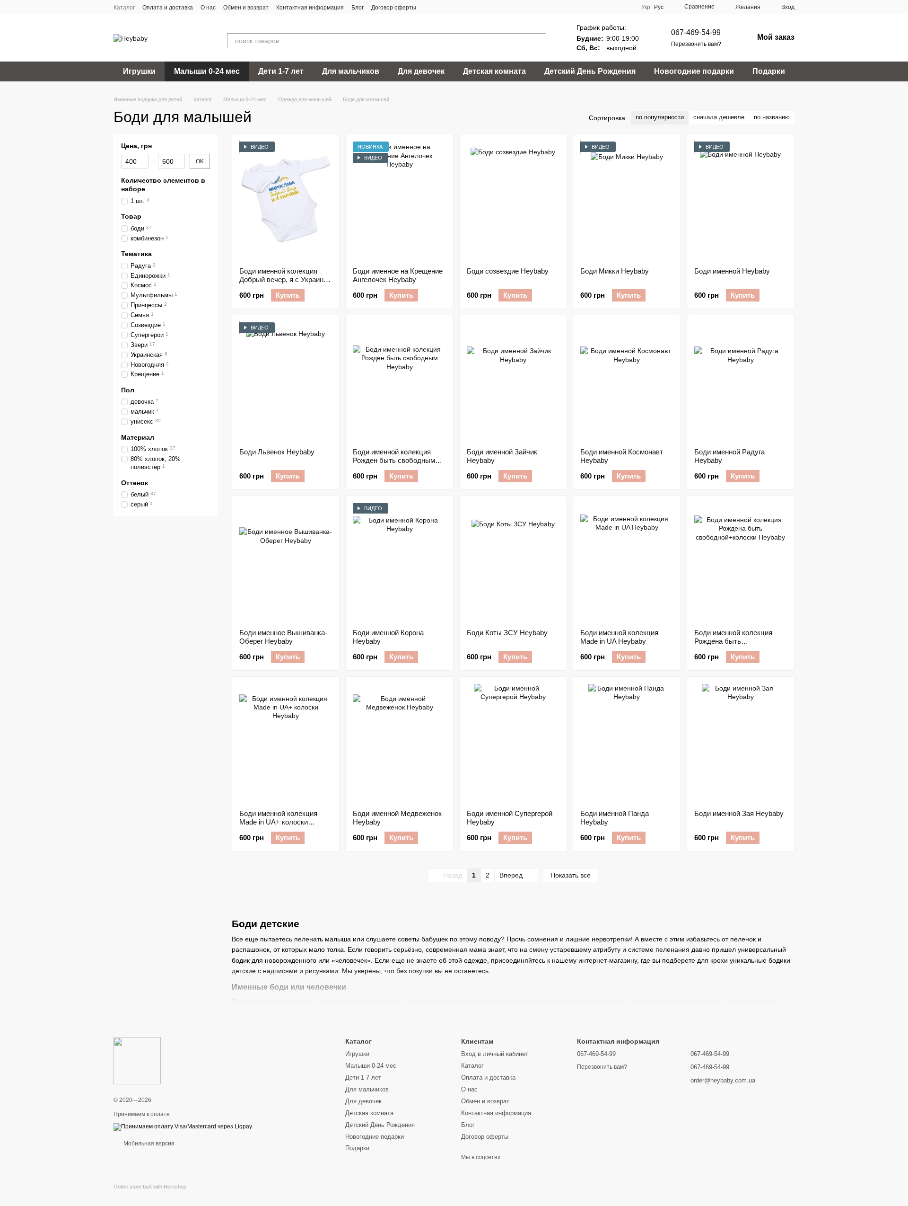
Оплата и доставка (167, 7)
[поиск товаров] (538, 40)
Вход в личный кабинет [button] (494, 1053)
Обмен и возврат (246, 7)
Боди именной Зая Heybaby (739, 813)
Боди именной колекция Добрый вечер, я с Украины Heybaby (284, 279)
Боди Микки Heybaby (614, 271)
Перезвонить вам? (696, 44)
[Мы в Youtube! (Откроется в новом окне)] (441, 7)
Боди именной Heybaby (732, 271)
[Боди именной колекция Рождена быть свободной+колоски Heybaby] (740, 562)
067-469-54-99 (696, 32)
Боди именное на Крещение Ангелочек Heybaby (398, 275)
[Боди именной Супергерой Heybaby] (513, 743)
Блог (357, 7)
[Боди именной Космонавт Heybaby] (626, 381)
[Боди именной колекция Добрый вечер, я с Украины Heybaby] (285, 201)
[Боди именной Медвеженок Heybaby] (399, 743)
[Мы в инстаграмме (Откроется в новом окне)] (452, 7)
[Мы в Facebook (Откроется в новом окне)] (429, 7)
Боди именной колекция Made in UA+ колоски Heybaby (278, 821)
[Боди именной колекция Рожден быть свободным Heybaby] (399, 381)
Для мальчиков (350, 71)
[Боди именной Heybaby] (740, 201)
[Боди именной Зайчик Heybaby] (513, 381)
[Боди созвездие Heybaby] (513, 201)
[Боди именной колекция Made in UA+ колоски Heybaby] (285, 743)
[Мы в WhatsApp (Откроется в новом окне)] (463, 7)
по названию (772, 117)
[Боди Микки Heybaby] (626, 201)
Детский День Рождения (590, 71)
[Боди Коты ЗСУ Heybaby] (513, 562)
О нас (208, 7)
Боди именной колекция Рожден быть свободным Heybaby (394, 460)
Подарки (768, 71)
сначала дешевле (718, 117)
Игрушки (139, 71)
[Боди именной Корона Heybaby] (399, 562)
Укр (645, 7)
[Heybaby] (137, 1060)
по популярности (660, 117)
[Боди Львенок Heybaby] (285, 381)
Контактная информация (310, 7)
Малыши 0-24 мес (207, 71)
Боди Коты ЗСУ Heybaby (507, 633)
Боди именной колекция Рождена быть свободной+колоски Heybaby (733, 645)
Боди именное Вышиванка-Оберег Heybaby (283, 637)
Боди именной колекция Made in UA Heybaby (619, 637)
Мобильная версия (148, 1143)
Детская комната (494, 71)
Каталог (124, 7)
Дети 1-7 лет (281, 71)
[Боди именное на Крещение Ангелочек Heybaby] (399, 201)
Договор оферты (393, 7)
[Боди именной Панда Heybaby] (626, 743)
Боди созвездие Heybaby (508, 271)
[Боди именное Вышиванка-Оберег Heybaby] (285, 562)
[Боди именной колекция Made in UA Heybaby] (626, 562)
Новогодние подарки (694, 71)
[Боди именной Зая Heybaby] (740, 743)
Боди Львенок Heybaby (276, 452)
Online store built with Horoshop (150, 1186)
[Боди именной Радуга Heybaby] (740, 381)
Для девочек (421, 71)
